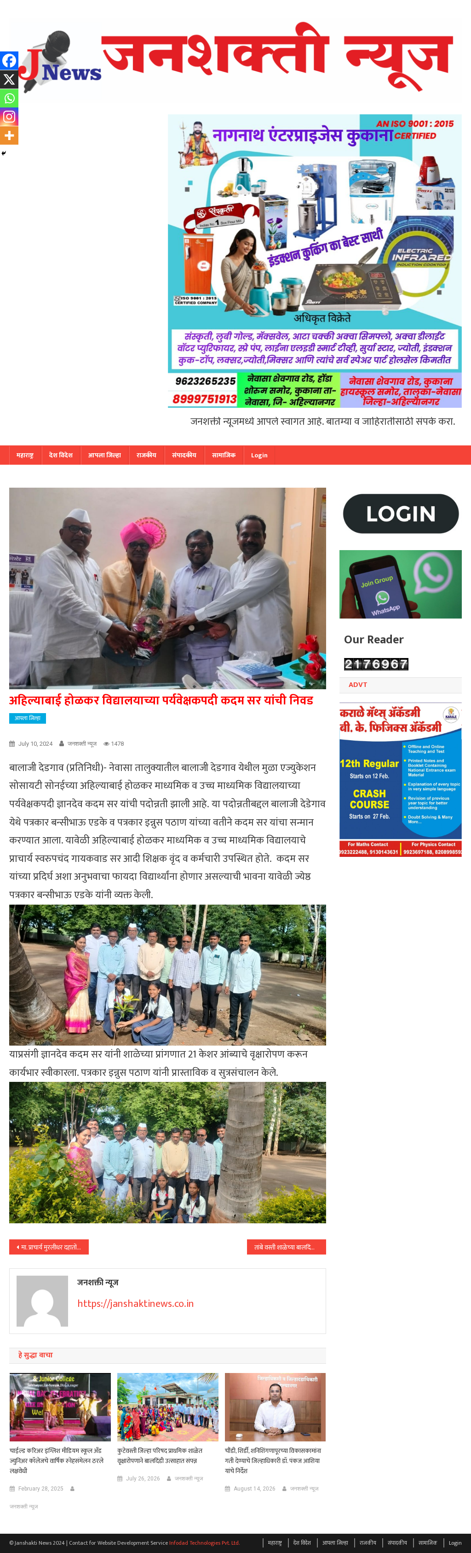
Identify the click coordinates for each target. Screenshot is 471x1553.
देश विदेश (61, 455)
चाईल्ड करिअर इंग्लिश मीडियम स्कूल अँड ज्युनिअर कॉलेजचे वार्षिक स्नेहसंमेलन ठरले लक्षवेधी (56, 1461)
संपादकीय (184, 455)
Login (259, 455)
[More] (9, 135)
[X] (9, 79)
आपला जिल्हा (104, 455)
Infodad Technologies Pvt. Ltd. (204, 1542)
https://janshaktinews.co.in (135, 1303)
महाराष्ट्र (25, 455)
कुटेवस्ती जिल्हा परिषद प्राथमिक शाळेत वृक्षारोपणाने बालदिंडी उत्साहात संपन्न (159, 1456)
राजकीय (146, 455)
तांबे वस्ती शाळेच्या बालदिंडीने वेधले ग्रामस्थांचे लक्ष (290, 1247)
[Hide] (3, 153)
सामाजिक (224, 455)
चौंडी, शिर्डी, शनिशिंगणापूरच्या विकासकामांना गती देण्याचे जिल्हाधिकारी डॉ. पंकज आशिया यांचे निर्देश (273, 1461)
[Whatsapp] (9, 98)
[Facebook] (9, 60)
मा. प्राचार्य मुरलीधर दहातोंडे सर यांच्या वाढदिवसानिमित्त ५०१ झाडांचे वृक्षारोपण (54, 1247)
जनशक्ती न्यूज (82, 743)
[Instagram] (9, 116)
